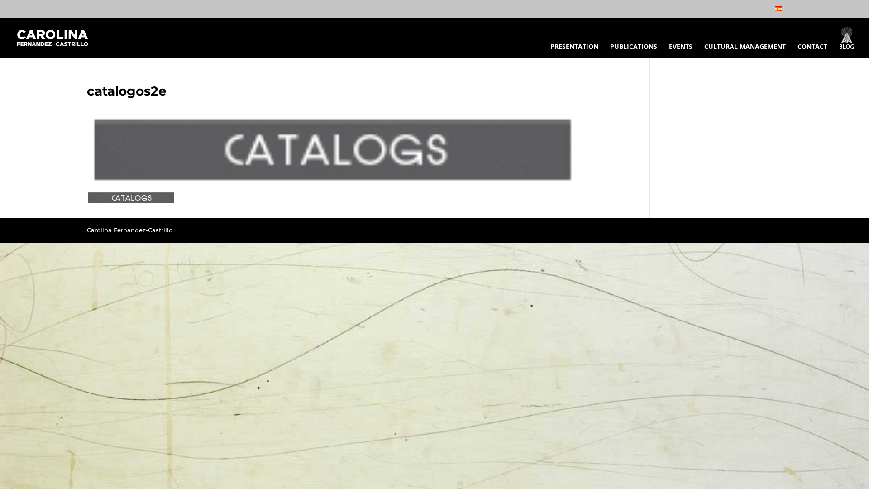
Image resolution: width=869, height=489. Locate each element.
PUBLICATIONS (633, 47)
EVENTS (680, 47)
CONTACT (812, 47)
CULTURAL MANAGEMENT (745, 47)
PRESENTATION (574, 47)
